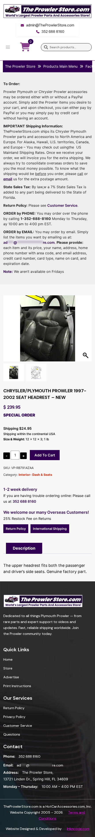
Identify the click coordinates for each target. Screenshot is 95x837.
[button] (86, 330)
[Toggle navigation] (7, 47)
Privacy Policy (14, 716)
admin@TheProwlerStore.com (50, 25)
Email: (8, 765)
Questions (11, 734)
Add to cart (44, 455)
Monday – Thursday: (20, 786)
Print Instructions (17, 686)
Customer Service (62, 205)
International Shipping (50, 528)
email (7, 179)
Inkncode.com (78, 828)
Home (8, 659)
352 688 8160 (53, 31)
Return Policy (16, 528)
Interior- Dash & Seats (35, 474)
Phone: (9, 756)
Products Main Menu (60, 66)
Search (46, 47)
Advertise (11, 677)
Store (7, 668)
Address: (11, 772)
